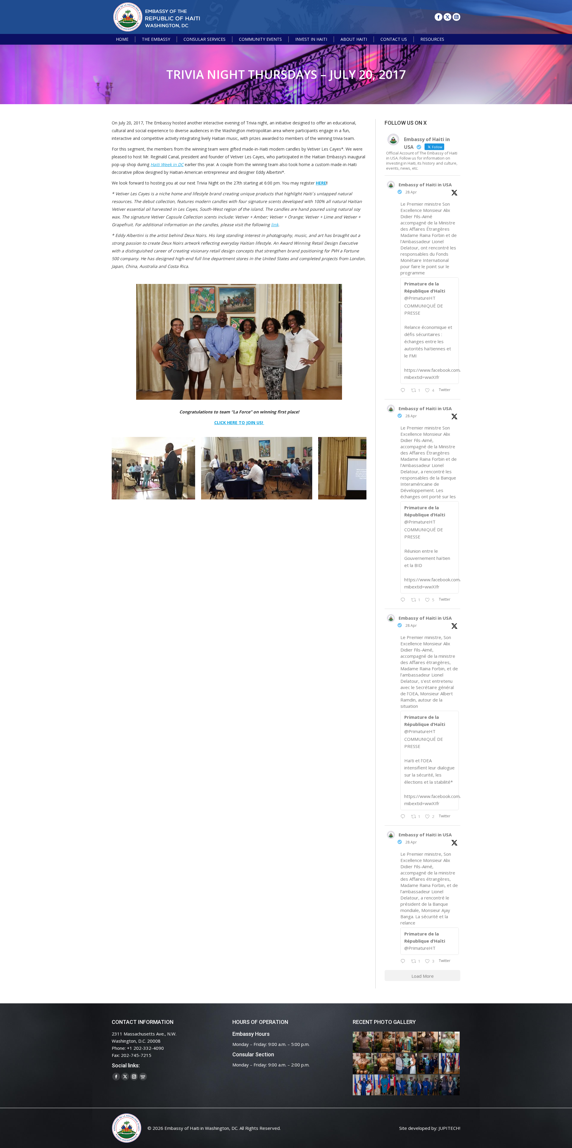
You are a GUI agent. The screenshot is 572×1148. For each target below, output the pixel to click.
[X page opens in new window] (447, 17)
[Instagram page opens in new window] (456, 17)
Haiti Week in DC (167, 164)
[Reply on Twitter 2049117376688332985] (404, 961)
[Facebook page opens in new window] (438, 17)
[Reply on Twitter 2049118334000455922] (404, 600)
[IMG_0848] (428, 1063)
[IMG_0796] (449, 1063)
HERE (321, 183)
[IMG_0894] (406, 1042)
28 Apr (411, 192)
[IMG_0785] (363, 1085)
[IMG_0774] (406, 1085)
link (274, 224)
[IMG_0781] (385, 1085)
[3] (256, 468)
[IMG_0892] (428, 1042)
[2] (153, 468)
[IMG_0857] (406, 1063)
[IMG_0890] (449, 1042)
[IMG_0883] (363, 1063)
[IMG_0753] (449, 1085)
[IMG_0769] (428, 1085)
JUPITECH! (449, 1128)
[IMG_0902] (363, 1042)
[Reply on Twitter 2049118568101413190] (404, 390)
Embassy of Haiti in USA (425, 185)
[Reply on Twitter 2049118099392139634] (404, 817)
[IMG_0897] (385, 1042)
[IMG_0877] (385, 1063)
